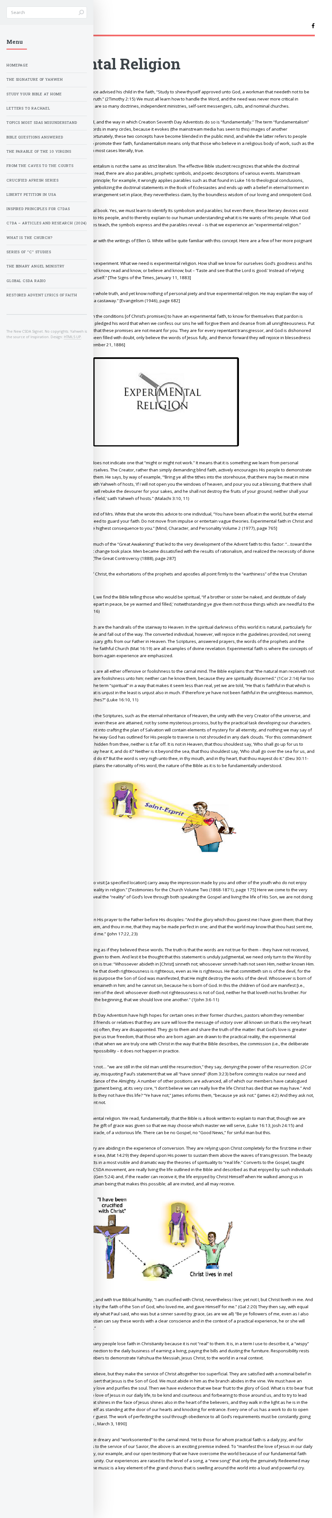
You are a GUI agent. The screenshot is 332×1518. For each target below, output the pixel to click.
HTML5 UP (72, 336)
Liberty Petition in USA (31, 194)
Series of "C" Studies (28, 252)
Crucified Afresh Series (32, 180)
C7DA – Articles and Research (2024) (46, 223)
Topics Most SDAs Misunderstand (41, 122)
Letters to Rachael (28, 108)
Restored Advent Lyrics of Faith (41, 295)
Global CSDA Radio (26, 281)
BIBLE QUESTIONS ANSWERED (34, 137)
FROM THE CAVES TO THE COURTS (40, 165)
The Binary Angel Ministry (35, 266)
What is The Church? (29, 237)
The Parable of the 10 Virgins (38, 151)
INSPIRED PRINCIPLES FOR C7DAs (38, 209)
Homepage (17, 65)
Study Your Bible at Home (34, 94)
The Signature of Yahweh (34, 79)
